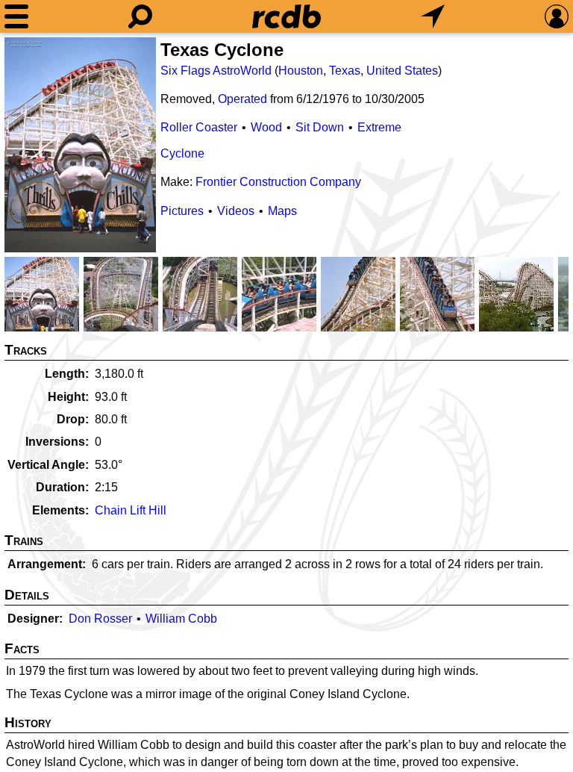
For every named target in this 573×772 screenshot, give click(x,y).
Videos (235, 211)
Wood (266, 127)
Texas (344, 70)
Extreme (379, 127)
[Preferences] (557, 16)
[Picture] (80, 144)
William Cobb (181, 618)
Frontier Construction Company (278, 181)
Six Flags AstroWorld (216, 70)
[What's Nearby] (433, 16)
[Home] (286, 16)
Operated (242, 99)
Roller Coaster (198, 127)
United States (402, 70)
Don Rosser (100, 618)
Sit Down (319, 127)
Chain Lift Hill (130, 510)
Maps (282, 211)
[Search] (140, 16)
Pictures (182, 211)
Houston (300, 70)
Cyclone (182, 153)
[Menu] (16, 16)
